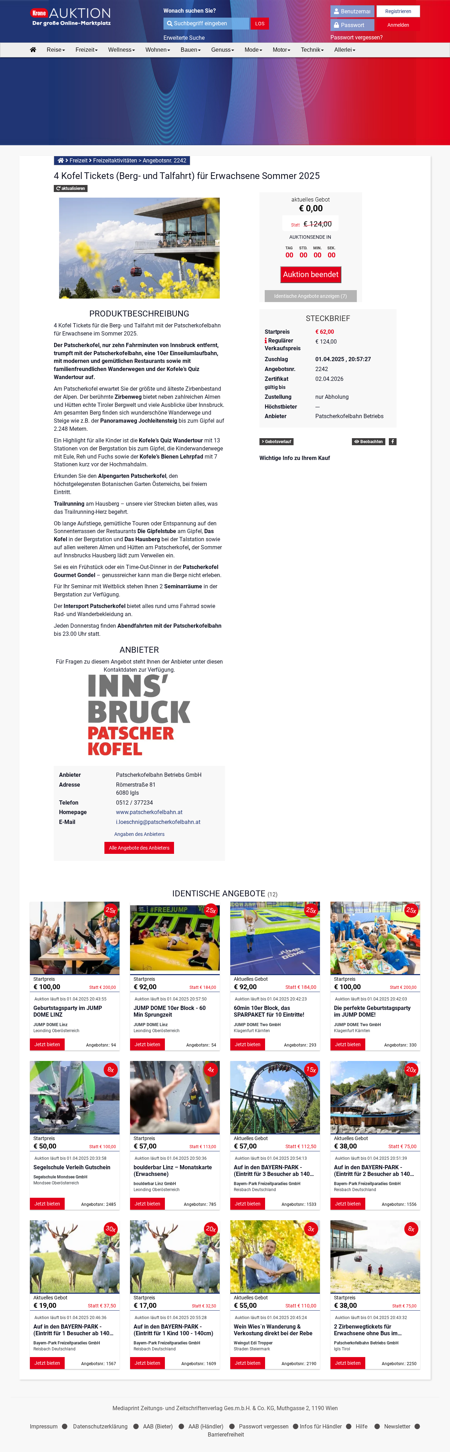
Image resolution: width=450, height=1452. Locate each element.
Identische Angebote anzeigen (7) (310, 296)
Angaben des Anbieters (139, 834)
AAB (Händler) (206, 1426)
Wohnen (156, 50)
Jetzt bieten (47, 1044)
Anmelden (398, 25)
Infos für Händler (321, 1426)
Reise (54, 50)
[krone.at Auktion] (75, 18)
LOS (259, 23)
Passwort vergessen (264, 1426)
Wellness (119, 50)
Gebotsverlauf (277, 441)
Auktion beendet (311, 274)
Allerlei (343, 50)
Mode (252, 50)
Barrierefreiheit (226, 1434)
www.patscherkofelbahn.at (149, 812)
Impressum (44, 1426)
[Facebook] (393, 441)
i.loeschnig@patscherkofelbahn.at (158, 822)
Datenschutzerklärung (100, 1426)
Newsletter (397, 1426)
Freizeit (85, 50)
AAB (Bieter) (158, 1426)
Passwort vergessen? (356, 37)
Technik (310, 50)
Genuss (221, 50)
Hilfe (361, 1426)
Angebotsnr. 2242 (164, 160)
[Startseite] (33, 50)
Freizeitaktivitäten (115, 160)
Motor (280, 50)
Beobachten (371, 441)
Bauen (189, 50)
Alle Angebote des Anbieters (139, 848)
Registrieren (398, 11)
